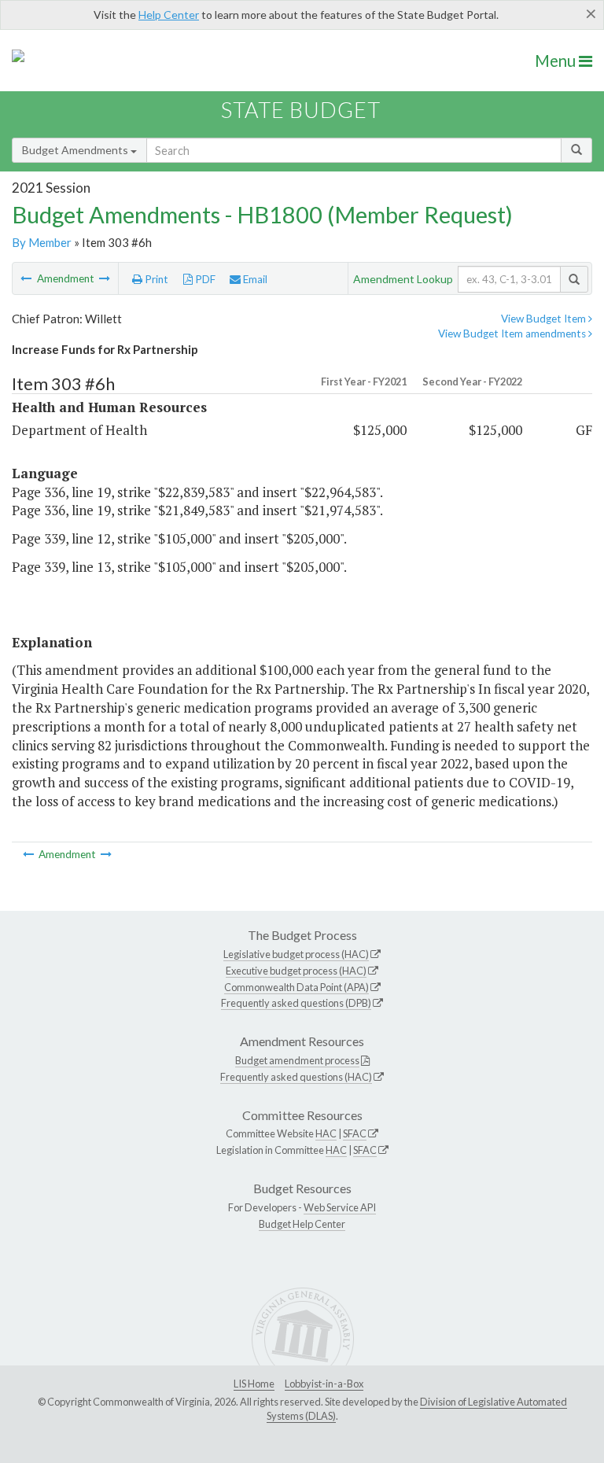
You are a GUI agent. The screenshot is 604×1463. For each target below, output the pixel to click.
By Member (42, 242)
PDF (204, 279)
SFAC (354, 1133)
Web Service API (340, 1207)
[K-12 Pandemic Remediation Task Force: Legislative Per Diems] (104, 278)
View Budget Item (544, 318)
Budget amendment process (297, 1060)
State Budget (301, 110)
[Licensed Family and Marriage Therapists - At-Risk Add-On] (27, 278)
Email (254, 279)
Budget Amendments (76, 150)
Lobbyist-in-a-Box (324, 1383)
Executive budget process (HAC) (296, 970)
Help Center (168, 14)
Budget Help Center (302, 1224)
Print (155, 279)
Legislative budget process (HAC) (296, 954)
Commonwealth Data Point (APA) (296, 987)
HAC (326, 1133)
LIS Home (254, 1383)
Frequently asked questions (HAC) (296, 1077)
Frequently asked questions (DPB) (296, 1003)
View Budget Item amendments (513, 333)
